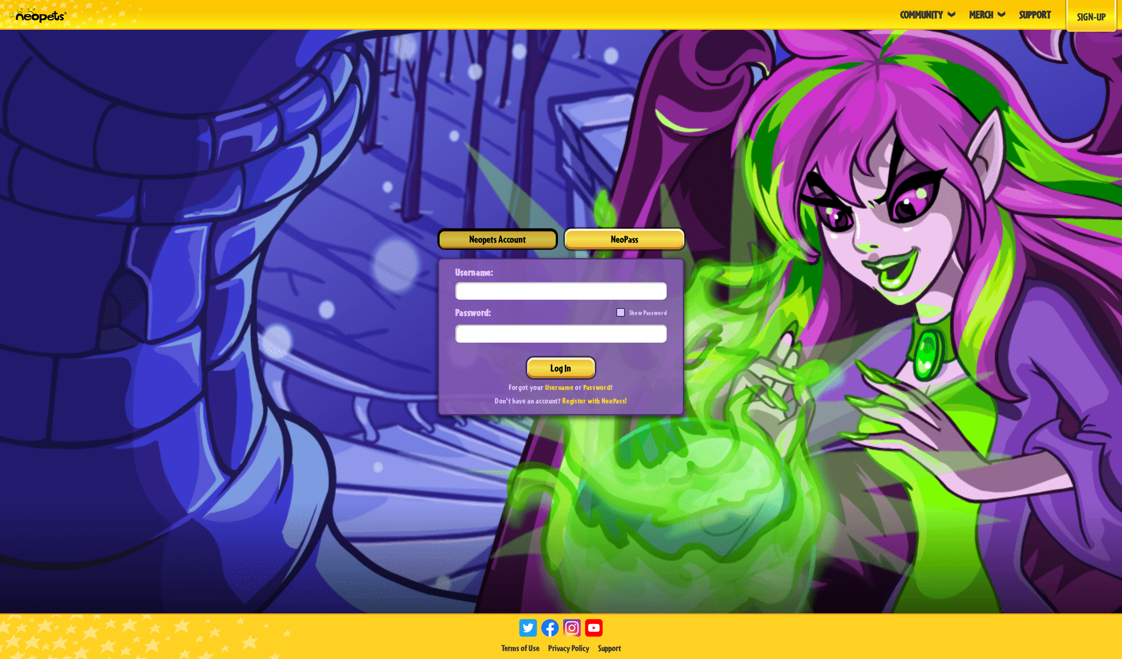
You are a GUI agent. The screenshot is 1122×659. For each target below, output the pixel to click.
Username (559, 387)
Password (596, 387)
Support (609, 648)
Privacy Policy (568, 648)
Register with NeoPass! (594, 400)
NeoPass (624, 239)
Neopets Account (497, 239)
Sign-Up (1091, 17)
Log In (560, 368)
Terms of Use (520, 648)
